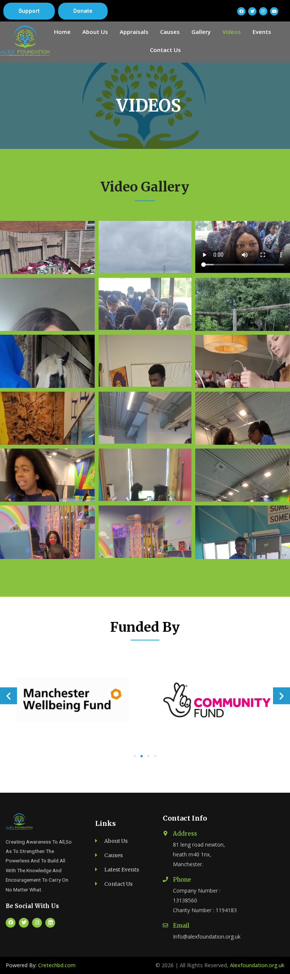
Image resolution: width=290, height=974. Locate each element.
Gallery (201, 31)
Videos (231, 31)
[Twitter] (24, 923)
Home (62, 31)
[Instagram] (37, 923)
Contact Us (165, 50)
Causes (170, 31)
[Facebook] (241, 11)
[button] (29, 11)
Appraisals (134, 31)
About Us (95, 31)
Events (262, 31)
